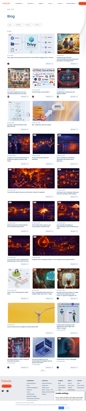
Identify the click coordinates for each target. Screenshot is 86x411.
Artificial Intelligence (32, 387)
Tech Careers (80, 385)
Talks (59, 390)
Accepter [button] (61, 407)
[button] (19, 3)
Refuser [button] (67, 407)
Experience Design (31, 396)
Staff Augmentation (32, 400)
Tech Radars (61, 385)
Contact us (7, 386)
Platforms (29, 390)
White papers (62, 387)
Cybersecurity (30, 394)
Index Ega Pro (80, 387)
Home (8, 9)
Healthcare (45, 385)
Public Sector (45, 387)
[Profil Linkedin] (7, 391)
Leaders (70, 387)
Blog (59, 383)
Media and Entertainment (49, 392)
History (70, 383)
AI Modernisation (31, 383)
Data (28, 385)
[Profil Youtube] (3, 391)
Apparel (44, 394)
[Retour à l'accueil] (6, 4)
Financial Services (47, 383)
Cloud (28, 392)
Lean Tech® (71, 385)
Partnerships (71, 390)
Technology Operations (33, 398)
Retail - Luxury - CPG (47, 390)
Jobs (78, 383)
